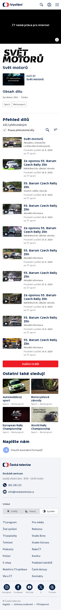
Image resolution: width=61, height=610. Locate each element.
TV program (10, 522)
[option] (12, 511)
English (6, 604)
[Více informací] (57, 40)
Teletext (8, 542)
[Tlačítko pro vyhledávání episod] (47, 130)
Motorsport (19, 104)
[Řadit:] (55, 129)
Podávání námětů (42, 562)
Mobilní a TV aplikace (15, 569)
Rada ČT (36, 549)
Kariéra (36, 556)
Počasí (6, 556)
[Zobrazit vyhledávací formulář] (41, 4)
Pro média (38, 522)
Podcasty (8, 549)
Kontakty (37, 576)
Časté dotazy (39, 569)
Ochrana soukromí (23, 604)
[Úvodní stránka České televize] (17, 465)
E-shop (7, 562)
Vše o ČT (7, 576)
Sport (7, 104)
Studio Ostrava (40, 542)
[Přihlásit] (49, 4)
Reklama (37, 529)
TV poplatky (10, 535)
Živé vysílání (10, 529)
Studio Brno (39, 535)
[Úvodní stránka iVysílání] (13, 5)
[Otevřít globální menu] (57, 4)
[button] (13, 146)
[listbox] (30, 511)
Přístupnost (43, 604)
